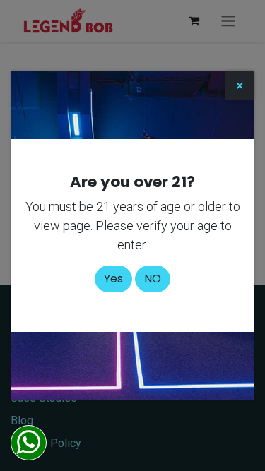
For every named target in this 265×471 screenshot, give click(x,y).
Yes (113, 278)
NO (152, 278)
